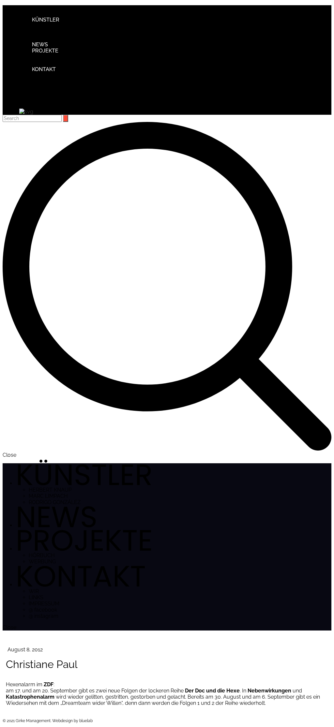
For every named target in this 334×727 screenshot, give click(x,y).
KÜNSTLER (45, 20)
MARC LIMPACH (64, 32)
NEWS (40, 44)
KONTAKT (44, 69)
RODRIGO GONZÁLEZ (71, 38)
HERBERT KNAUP (66, 26)
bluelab (86, 721)
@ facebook (59, 94)
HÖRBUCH (58, 57)
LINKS (52, 82)
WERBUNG (58, 63)
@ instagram (60, 100)
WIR (50, 75)
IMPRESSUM (60, 88)
